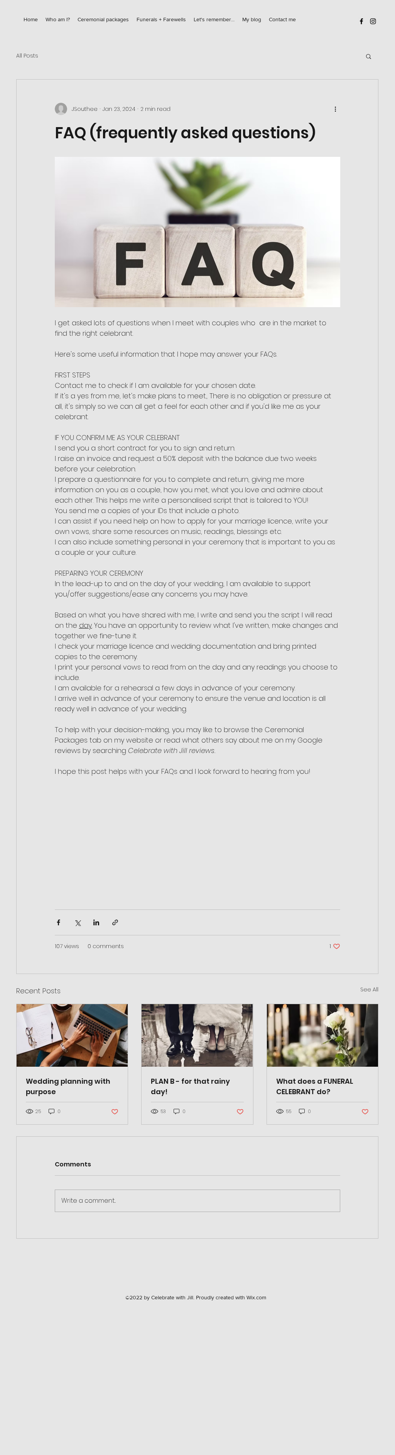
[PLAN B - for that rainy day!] (197, 1035)
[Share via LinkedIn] (96, 922)
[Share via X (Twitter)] (77, 922)
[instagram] (373, 21)
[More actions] (335, 109)
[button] (368, 56)
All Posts (27, 55)
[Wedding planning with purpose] (72, 1035)
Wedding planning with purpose (68, 1086)
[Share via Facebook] (58, 922)
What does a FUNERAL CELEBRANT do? (314, 1086)
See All (369, 989)
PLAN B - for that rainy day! (190, 1086)
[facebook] (361, 21)
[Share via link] (115, 922)
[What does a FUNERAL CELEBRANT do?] (322, 1035)
